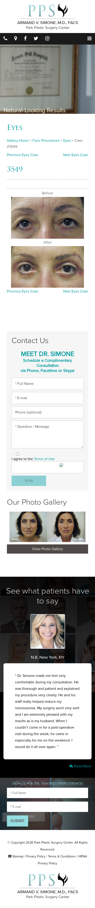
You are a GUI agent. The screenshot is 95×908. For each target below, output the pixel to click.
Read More (82, 766)
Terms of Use (44, 459)
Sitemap (18, 856)
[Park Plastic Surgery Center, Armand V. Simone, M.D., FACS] (47, 16)
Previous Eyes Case (22, 155)
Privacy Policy (35, 856)
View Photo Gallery (47, 549)
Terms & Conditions (62, 856)
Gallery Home (18, 140)
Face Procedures (46, 140)
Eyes (15, 127)
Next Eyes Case (75, 155)
